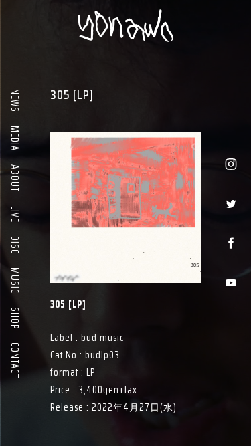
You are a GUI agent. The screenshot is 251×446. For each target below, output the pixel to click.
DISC (14, 244)
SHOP (14, 317)
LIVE (14, 213)
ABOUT (14, 178)
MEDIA (14, 137)
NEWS (14, 100)
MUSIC (14, 280)
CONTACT (14, 360)
